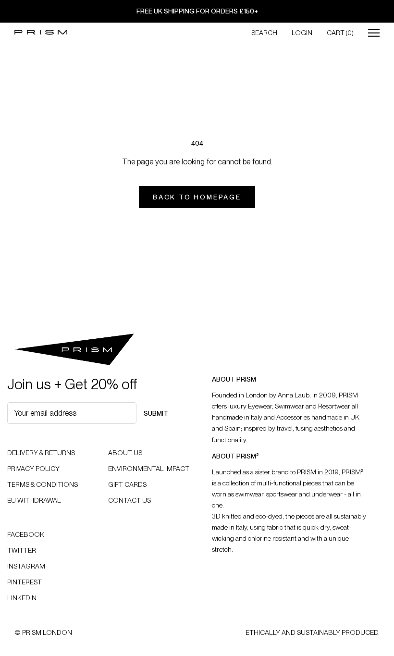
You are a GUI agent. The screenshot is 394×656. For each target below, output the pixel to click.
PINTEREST (24, 582)
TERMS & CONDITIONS (42, 484)
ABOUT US (125, 453)
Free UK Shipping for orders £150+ (197, 11)
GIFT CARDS (127, 484)
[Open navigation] (374, 32)
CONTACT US (129, 500)
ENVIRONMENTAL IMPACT (148, 468)
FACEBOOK (25, 534)
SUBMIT (156, 413)
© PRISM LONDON (43, 632)
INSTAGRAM (26, 566)
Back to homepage (197, 197)
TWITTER (21, 550)
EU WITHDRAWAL (34, 500)
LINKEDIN (22, 598)
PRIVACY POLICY (33, 468)
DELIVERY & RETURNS (41, 453)
